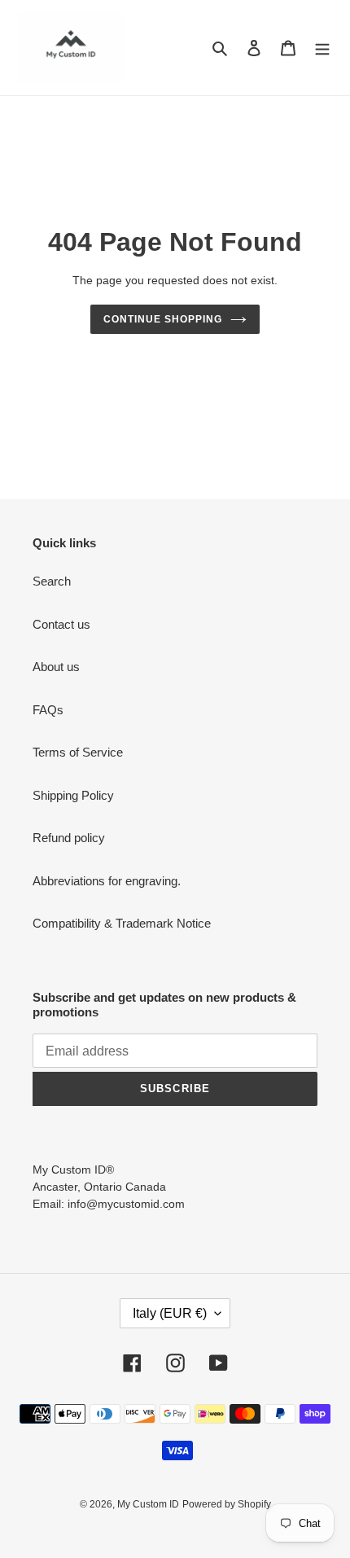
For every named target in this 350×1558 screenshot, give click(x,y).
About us (56, 667)
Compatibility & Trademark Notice (122, 923)
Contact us (61, 624)
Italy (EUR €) (170, 1313)
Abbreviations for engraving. (107, 881)
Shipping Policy (73, 795)
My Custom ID (148, 1504)
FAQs (48, 710)
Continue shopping (162, 319)
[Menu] (322, 47)
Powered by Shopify (226, 1504)
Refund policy (69, 838)
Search (52, 581)
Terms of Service (78, 752)
